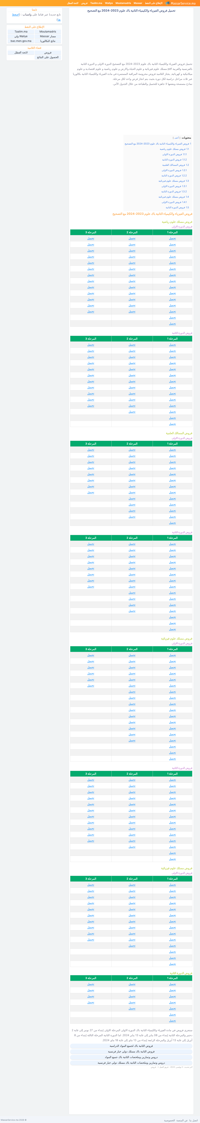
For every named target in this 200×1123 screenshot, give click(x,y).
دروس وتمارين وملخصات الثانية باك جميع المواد (131, 1057)
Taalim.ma (96, 3)
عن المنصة (182, 1120)
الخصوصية (169, 1120)
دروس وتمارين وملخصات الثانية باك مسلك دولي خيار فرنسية (131, 1062)
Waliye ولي (21, 36)
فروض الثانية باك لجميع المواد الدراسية (131, 1045)
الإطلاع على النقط (153, 3)
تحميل (172, 238)
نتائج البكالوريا (47, 40)
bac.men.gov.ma (21, 40)
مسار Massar (48, 36)
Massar (138, 3)
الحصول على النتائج (48, 57)
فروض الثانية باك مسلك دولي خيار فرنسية (131, 1051)
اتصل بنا (193, 1120)
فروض (84, 3)
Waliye (109, 3)
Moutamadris (123, 3)
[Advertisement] (131, 37)
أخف (176, 138)
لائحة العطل (72, 3)
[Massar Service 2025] (181, 3)
